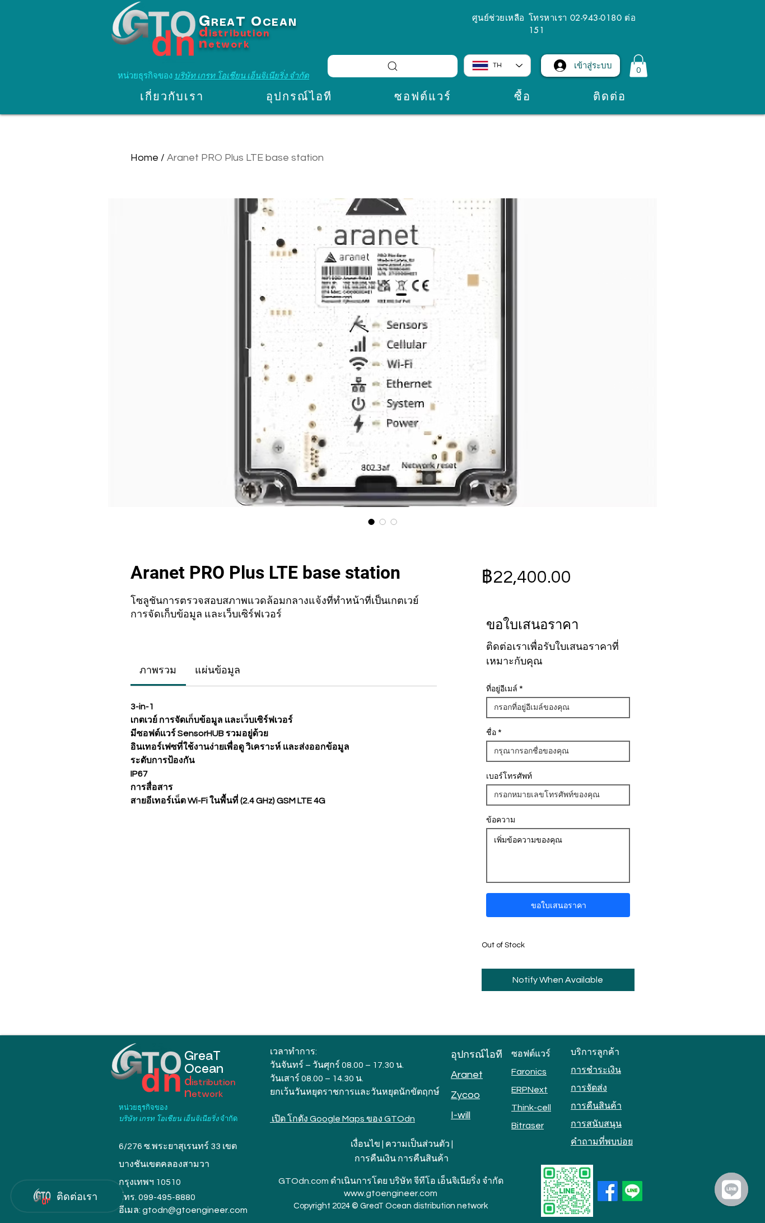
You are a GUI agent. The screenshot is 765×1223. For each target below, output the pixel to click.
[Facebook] (608, 1191)
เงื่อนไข (365, 1144)
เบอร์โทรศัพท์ (509, 776)
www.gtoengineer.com (390, 1193)
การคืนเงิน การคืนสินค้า (401, 1158)
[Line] (632, 1191)
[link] (157, 670)
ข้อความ (500, 820)
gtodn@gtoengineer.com (195, 1210)
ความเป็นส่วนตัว (417, 1144)
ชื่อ (491, 732)
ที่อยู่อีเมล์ (501, 688)
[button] (638, 65)
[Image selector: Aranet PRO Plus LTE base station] (371, 521)
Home (144, 157)
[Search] (393, 66)
